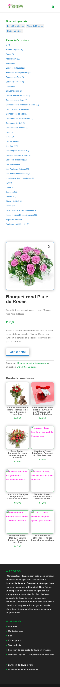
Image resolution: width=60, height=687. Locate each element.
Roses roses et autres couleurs (19, 210)
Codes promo (14, 640)
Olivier (8, 187)
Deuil (8, 132)
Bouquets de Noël (13, 82)
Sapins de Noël (12, 220)
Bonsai (9, 63)
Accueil (9, 310)
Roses (8, 206)
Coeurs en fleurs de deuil (16, 95)
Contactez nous (15, 631)
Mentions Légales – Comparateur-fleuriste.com (31, 654)
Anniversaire (11, 59)
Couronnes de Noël (14, 123)
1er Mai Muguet (12, 50)
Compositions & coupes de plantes (20, 105)
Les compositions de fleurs (17, 155)
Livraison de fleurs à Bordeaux (23, 669)
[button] (49, 247)
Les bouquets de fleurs (15, 151)
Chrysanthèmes (12, 91)
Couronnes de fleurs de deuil (18, 118)
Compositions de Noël (15, 114)
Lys (7, 183)
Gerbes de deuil (12, 141)
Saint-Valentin (15, 645)
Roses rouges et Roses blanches (20, 215)
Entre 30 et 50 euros (15, 26)
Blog (10, 635)
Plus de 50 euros (14, 31)
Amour (9, 54)
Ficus (8, 137)
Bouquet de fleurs (13, 68)
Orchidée (10, 192)
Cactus (9, 86)
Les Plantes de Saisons (16, 169)
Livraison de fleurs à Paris (21, 665)
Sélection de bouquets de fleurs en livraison (29, 650)
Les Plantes (11, 164)
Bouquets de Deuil (14, 77)
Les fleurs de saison (14, 160)
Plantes (9, 197)
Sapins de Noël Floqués (16, 224)
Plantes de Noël (12, 201)
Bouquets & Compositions (17, 73)
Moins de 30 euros (35, 26)
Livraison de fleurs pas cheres (18, 178)
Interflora (9, 146)
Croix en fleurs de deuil (15, 128)
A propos (12, 626)
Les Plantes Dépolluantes (17, 174)
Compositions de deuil (15, 109)
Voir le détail (17, 352)
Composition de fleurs (15, 100)
